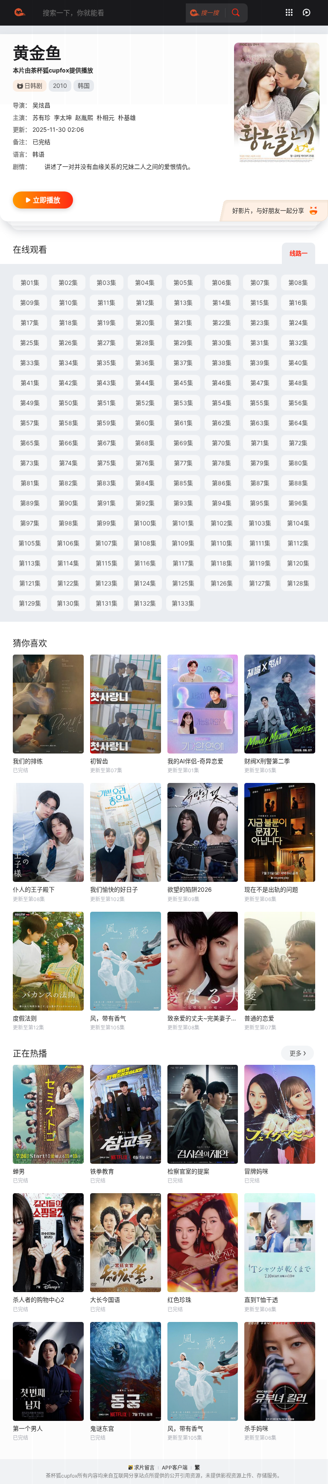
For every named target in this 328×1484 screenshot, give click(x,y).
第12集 (145, 302)
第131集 (106, 603)
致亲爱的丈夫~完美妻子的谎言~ (202, 1018)
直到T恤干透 (261, 1299)
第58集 (68, 422)
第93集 (183, 503)
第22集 (221, 322)
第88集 (298, 483)
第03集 (106, 282)
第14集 (221, 302)
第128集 (298, 583)
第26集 (68, 342)
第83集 (106, 483)
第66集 (68, 442)
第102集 (222, 523)
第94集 (221, 503)
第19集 (106, 322)
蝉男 (19, 1171)
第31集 (259, 342)
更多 (296, 1053)
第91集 (106, 503)
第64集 (298, 422)
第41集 (29, 382)
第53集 (183, 402)
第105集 (29, 543)
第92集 (145, 503)
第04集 (145, 282)
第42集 (68, 382)
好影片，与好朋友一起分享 (268, 210)
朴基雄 (127, 117)
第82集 (68, 483)
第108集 (145, 543)
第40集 (298, 362)
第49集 (30, 402)
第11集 (106, 302)
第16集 (298, 302)
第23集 (259, 322)
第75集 (106, 463)
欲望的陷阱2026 (189, 889)
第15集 (259, 302)
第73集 (29, 463)
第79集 (259, 463)
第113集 (30, 563)
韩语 (38, 154)
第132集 (145, 603)
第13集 (183, 302)
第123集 (106, 583)
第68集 (145, 442)
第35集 (106, 362)
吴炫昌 (41, 105)
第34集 (68, 362)
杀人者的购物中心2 (38, 1299)
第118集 (221, 563)
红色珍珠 (179, 1299)
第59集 (106, 422)
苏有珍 (41, 117)
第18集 (68, 322)
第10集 (68, 302)
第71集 (260, 442)
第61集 (183, 422)
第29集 (183, 342)
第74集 (68, 463)
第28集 (145, 342)
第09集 (30, 302)
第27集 (106, 342)
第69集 (183, 442)
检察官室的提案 (188, 1171)
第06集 (221, 282)
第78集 (221, 463)
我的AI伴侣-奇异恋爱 (195, 761)
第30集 (221, 342)
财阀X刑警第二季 (267, 761)
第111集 (259, 543)
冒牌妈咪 (256, 1171)
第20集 (145, 322)
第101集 (183, 523)
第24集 (298, 322)
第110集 (221, 543)
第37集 (183, 362)
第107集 (106, 543)
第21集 (183, 322)
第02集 (68, 282)
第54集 (221, 402)
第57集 (29, 422)
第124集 (145, 583)
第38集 (221, 362)
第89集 (30, 503)
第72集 (298, 442)
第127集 (260, 583)
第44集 (145, 382)
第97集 (29, 523)
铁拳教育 (102, 1171)
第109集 (183, 543)
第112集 (298, 543)
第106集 (68, 543)
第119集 (260, 563)
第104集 (298, 523)
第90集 (68, 503)
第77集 (183, 463)
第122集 (68, 583)
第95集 (259, 503)
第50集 (68, 402)
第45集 (183, 382)
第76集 (145, 463)
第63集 (259, 422)
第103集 (260, 523)
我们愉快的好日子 (114, 889)
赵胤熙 (84, 117)
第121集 (30, 583)
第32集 (298, 342)
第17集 (29, 322)
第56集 (298, 402)
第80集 (298, 463)
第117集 (183, 563)
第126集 (222, 583)
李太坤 (63, 117)
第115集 (106, 563)
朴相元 (105, 117)
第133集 (183, 603)
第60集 (145, 422)
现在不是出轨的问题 (271, 889)
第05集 (183, 282)
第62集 (221, 422)
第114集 (68, 563)
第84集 (145, 483)
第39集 (259, 362)
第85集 (183, 483)
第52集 (145, 402)
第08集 (298, 282)
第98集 (68, 523)
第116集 (145, 563)
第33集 (30, 362)
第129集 (30, 603)
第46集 (221, 382)
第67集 (106, 442)
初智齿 (99, 761)
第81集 (29, 483)
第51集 (106, 402)
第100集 (145, 523)
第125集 (183, 583)
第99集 (106, 523)
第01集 (29, 282)
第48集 (298, 382)
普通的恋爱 (259, 1018)
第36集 (145, 362)
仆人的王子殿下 (34, 889)
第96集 (298, 503)
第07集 (259, 282)
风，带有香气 (108, 1018)
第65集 (30, 442)
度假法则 (25, 1018)
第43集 (106, 382)
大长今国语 (105, 1299)
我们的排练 (28, 761)
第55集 (259, 402)
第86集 (221, 483)
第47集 (259, 382)
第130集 (68, 603)
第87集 (259, 483)
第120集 (298, 563)
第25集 (29, 342)
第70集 (221, 442)
